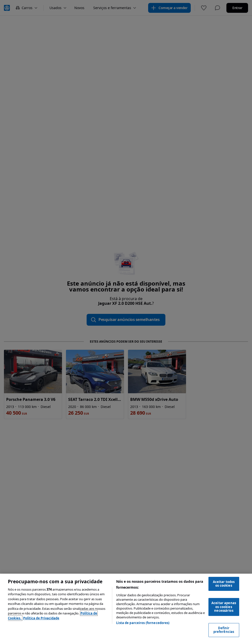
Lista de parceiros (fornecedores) (142, 623)
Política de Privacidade (41, 618)
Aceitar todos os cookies (224, 584)
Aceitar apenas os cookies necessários (223, 607)
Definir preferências (223, 630)
